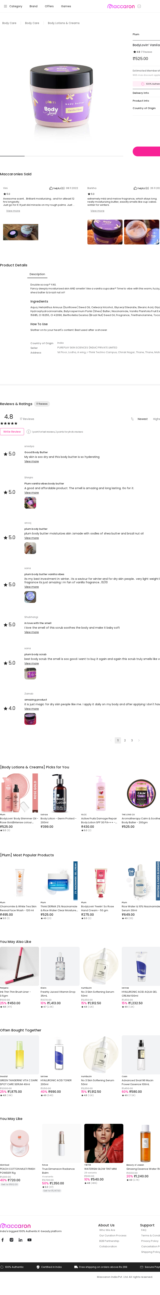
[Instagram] (11, 1240)
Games (66, 6)
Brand (33, 6)
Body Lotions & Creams (64, 23)
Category (15, 6)
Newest (143, 419)
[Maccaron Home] (38, 1225)
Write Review (12, 432)
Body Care (9, 23)
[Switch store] (139, 6)
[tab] (37, 274)
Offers (49, 6)
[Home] (120, 6)
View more (13, 211)
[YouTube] (29, 1240)
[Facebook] (2, 1240)
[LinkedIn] (20, 1240)
